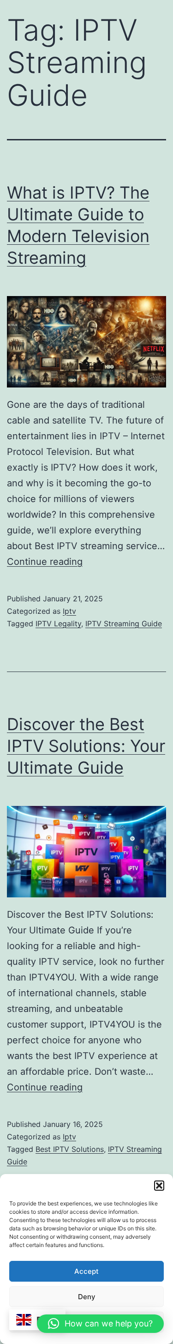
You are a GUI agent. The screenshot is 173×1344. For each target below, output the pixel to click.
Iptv (69, 611)
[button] (159, 1185)
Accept (86, 1271)
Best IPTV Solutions (70, 1149)
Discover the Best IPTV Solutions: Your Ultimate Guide (86, 746)
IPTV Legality (58, 623)
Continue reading (45, 561)
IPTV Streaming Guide (123, 623)
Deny (86, 1296)
